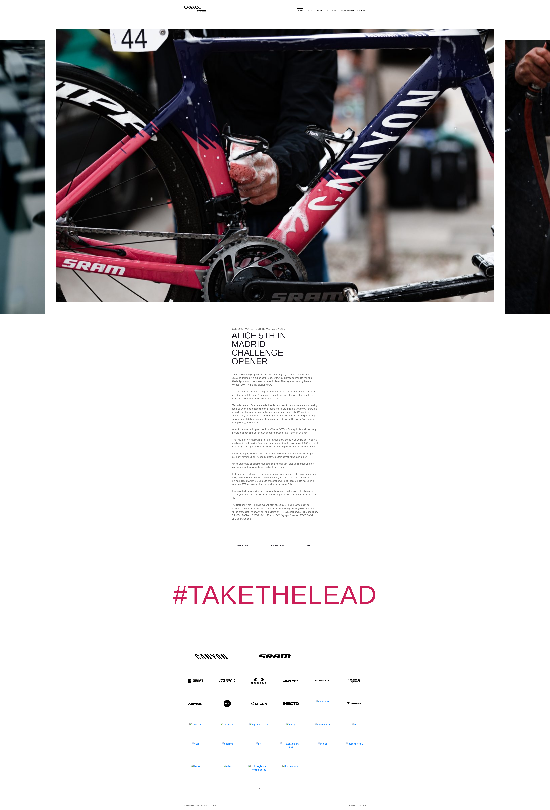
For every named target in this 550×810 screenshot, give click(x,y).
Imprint (362, 806)
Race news (278, 329)
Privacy (353, 806)
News (265, 329)
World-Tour (253, 329)
